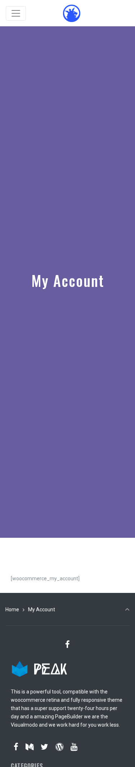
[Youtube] (73, 747)
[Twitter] (44, 747)
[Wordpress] (59, 747)
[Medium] (30, 747)
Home (12, 609)
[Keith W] (71, 13)
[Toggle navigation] (16, 13)
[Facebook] (67, 644)
